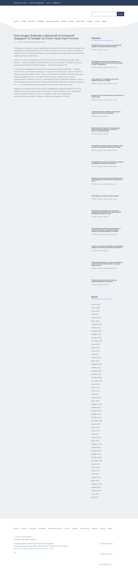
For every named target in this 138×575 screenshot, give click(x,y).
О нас (48, 3)
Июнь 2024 (95, 391)
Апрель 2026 (96, 318)
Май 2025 (95, 354)
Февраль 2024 (96, 404)
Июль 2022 (95, 467)
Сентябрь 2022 (96, 461)
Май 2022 (95, 474)
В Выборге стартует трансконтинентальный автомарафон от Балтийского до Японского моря (107, 179)
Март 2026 (95, 321)
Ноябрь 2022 (96, 454)
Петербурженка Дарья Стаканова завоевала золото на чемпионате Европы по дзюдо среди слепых (107, 263)
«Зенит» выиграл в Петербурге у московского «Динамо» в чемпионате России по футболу (107, 246)
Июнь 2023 (95, 431)
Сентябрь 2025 (96, 341)
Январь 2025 (96, 368)
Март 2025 (95, 361)
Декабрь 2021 (96, 490)
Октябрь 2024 (96, 377)
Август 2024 (95, 384)
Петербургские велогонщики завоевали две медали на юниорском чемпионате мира (107, 146)
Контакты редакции (36, 3)
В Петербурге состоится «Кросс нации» (105, 196)
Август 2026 (95, 304)
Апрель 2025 (96, 357)
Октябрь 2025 (96, 338)
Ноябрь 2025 (96, 334)
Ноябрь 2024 (96, 374)
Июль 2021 (95, 494)
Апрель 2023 (96, 437)
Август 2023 (95, 424)
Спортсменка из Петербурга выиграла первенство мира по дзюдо (105, 79)
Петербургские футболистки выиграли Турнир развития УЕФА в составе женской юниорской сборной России (106, 212)
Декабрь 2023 (96, 411)
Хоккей (106, 50)
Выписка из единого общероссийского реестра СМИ (33, 549)
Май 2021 (95, 497)
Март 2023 (95, 441)
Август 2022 (95, 464)
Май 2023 (95, 434)
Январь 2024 (96, 407)
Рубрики (56, 3)
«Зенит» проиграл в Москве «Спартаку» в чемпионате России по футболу (106, 112)
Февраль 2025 (96, 364)
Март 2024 (95, 401)
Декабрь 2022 (96, 451)
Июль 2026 (95, 308)
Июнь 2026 (95, 311)
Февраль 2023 (96, 444)
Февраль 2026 (96, 324)
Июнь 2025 (95, 351)
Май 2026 (95, 314)
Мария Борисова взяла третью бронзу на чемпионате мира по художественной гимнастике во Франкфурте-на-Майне (106, 229)
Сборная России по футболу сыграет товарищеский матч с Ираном (104, 280)
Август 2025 (95, 344)
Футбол (106, 116)
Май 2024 (95, 394)
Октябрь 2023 (96, 417)
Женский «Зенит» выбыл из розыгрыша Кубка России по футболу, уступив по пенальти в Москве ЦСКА (105, 129)
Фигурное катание (38, 42)
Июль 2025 (95, 348)
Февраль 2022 (96, 484)
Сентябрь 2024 (96, 381)
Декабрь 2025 (96, 331)
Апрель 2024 (96, 397)
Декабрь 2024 (96, 371)
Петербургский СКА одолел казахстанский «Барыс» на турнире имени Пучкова (106, 46)
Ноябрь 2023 (96, 414)
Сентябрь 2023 (96, 421)
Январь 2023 (96, 447)
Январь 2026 (96, 328)
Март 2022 (95, 481)
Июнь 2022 (95, 471)
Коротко (27, 42)
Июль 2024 (95, 388)
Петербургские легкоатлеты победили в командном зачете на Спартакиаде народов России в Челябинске (107, 62)
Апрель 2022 (96, 477)
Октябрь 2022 (96, 457)
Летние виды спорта (110, 67)
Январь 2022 (96, 487)
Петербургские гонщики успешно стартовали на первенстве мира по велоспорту (107, 162)
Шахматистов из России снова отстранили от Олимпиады (107, 96)
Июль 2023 (95, 427)
